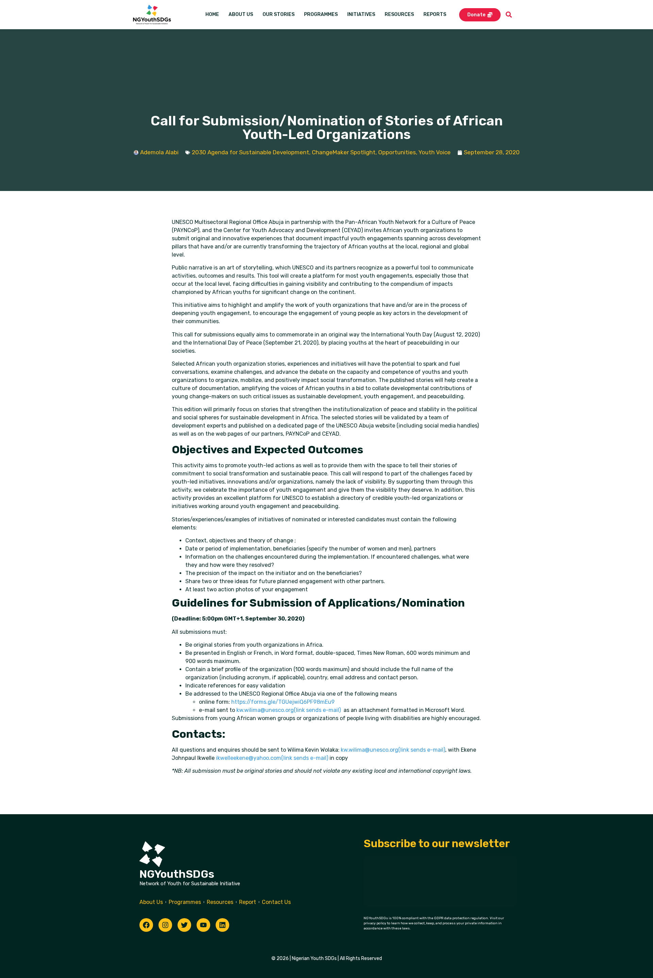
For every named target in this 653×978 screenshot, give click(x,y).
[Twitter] (184, 925)
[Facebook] (146, 925)
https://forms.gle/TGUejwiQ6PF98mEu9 (283, 702)
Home (212, 14)
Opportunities (397, 152)
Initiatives (361, 14)
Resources (399, 14)
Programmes (321, 14)
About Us (241, 14)
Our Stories (279, 14)
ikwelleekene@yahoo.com (272, 758)
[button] (509, 14)
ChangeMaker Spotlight (343, 152)
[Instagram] (165, 925)
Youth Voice (434, 152)
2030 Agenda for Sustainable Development (250, 152)
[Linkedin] (222, 925)
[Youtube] (203, 925)
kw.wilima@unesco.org (288, 710)
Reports (434, 14)
